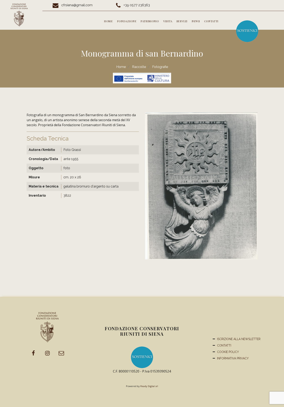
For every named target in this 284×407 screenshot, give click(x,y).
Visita (167, 21)
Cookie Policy (228, 352)
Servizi (182, 21)
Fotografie (160, 67)
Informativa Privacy (233, 358)
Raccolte (139, 67)
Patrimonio (150, 21)
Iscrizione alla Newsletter (239, 339)
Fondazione (127, 21)
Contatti (211, 21)
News (196, 21)
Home (108, 21)
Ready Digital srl (149, 386)
